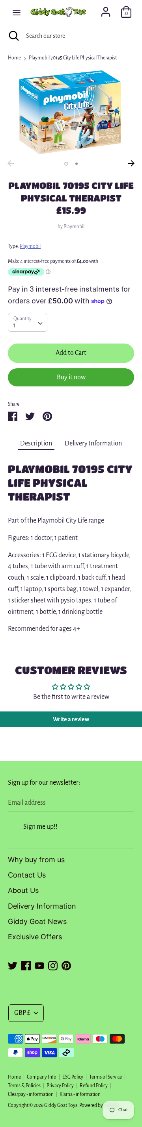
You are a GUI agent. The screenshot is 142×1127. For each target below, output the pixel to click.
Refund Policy (94, 1085)
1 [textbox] (14, 325)
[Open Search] (13, 36)
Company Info (41, 1077)
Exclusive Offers (35, 937)
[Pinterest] (66, 964)
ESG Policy (72, 1077)
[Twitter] (12, 964)
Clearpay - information (31, 1094)
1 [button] (66, 164)
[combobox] (27, 322)
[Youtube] (39, 964)
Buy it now (71, 377)
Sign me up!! (40, 826)
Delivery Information (93, 443)
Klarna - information (80, 1094)
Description (36, 443)
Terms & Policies (24, 1085)
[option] (71, 112)
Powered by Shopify (99, 1105)
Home (14, 1077)
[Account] (106, 9)
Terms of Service (105, 1077)
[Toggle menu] (16, 12)
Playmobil (74, 226)
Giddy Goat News (37, 921)
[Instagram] (53, 964)
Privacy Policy (60, 1085)
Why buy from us (36, 859)
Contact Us (27, 875)
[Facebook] (26, 964)
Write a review (71, 719)
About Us (23, 890)
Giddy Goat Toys (60, 1105)
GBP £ (22, 1012)
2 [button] (76, 164)
